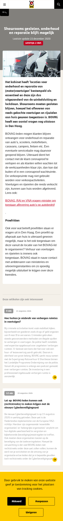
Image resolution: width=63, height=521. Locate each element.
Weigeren (31, 512)
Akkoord (16, 501)
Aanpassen (41, 501)
